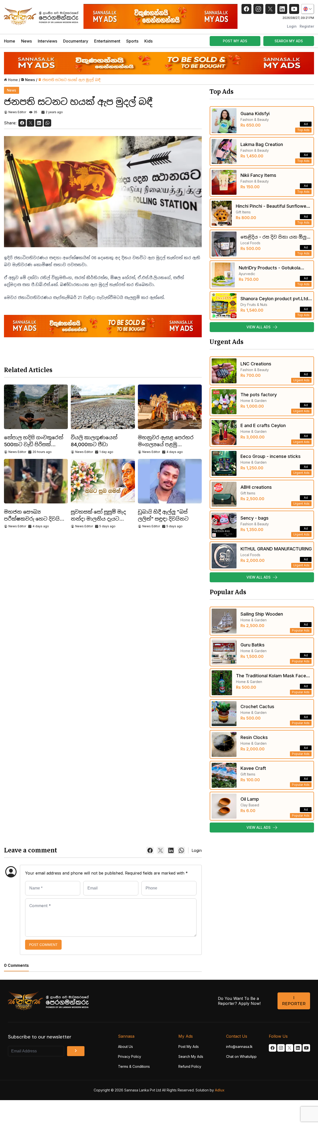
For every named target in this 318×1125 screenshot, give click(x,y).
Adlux (219, 1090)
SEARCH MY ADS (289, 41)
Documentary (75, 41)
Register (307, 26)
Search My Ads (190, 1056)
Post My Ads (188, 1046)
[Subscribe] (75, 1051)
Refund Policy (189, 1066)
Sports (132, 41)
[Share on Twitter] (30, 123)
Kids (148, 41)
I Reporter (294, 1000)
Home (9, 41)
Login (292, 26)
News (26, 41)
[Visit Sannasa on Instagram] (281, 1048)
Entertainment (107, 41)
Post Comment (43, 945)
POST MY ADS (235, 41)
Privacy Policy (129, 1056)
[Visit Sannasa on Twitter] (289, 1048)
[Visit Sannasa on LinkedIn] (298, 1048)
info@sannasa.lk (239, 1046)
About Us (125, 1046)
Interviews (47, 41)
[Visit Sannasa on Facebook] (272, 1048)
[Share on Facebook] (22, 123)
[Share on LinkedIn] (39, 123)
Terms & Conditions (134, 1066)
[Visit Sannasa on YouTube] (306, 1048)
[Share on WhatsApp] (47, 123)
